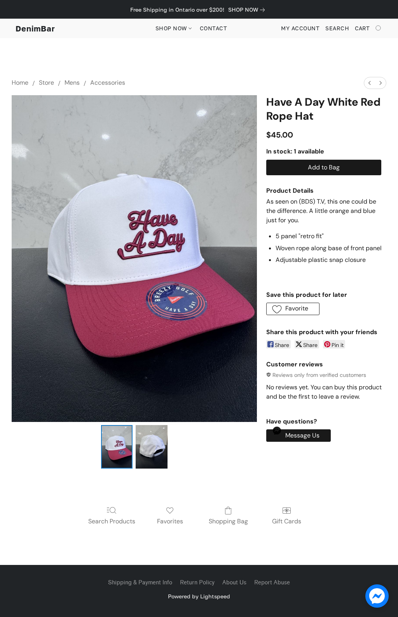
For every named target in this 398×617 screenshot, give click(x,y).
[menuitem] (369, 83)
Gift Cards (286, 521)
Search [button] (337, 28)
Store (46, 82)
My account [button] (300, 28)
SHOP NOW (172, 28)
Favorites (170, 521)
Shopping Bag (228, 521)
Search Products (111, 521)
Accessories (107, 82)
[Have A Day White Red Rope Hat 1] (152, 447)
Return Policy (197, 582)
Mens (72, 82)
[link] (248, 9)
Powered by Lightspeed (199, 596)
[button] (35, 28)
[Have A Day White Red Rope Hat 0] (117, 447)
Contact (213, 28)
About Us (234, 582)
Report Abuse (272, 582)
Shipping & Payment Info (140, 582)
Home (20, 82)
